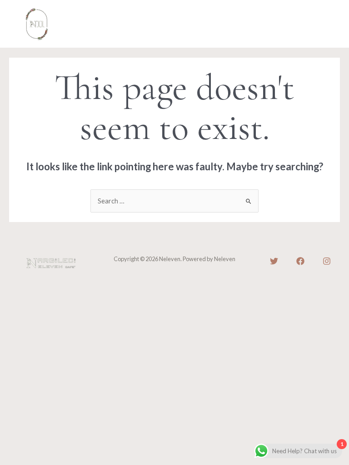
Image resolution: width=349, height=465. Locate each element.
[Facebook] (300, 261)
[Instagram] (327, 261)
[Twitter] (274, 261)
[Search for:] (174, 201)
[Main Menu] (321, 24)
